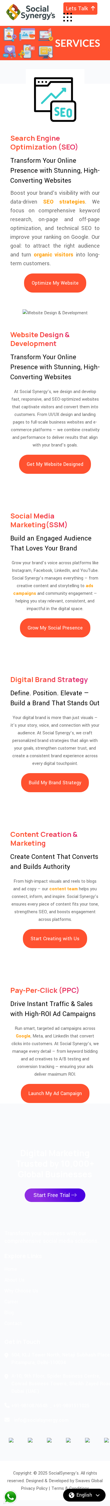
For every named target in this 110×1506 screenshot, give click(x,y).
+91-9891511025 (71, 1405)
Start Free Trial (52, 1195)
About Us (14, 1280)
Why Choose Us (21, 1290)
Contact (13, 1323)
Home (10, 1269)
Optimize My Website (55, 283)
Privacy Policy (34, 1488)
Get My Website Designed (55, 464)
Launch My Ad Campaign (55, 1093)
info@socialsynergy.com (41, 1420)
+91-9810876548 (29, 1405)
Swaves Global (89, 1481)
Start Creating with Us (55, 938)
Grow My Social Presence (55, 627)
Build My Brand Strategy (55, 782)
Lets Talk (78, 8)
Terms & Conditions (70, 1488)
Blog (9, 1312)
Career (11, 1301)
